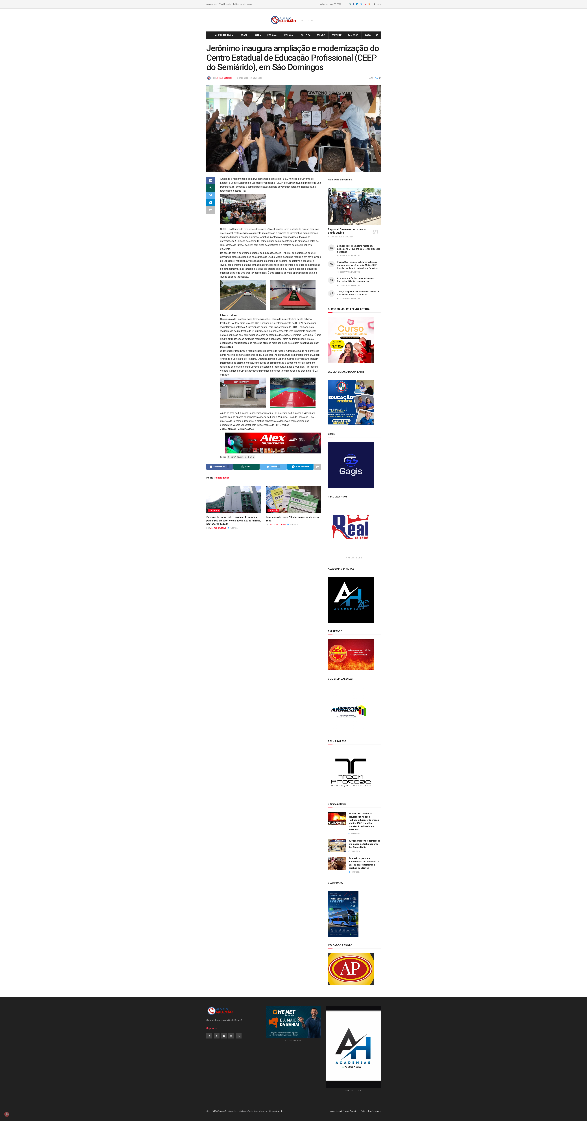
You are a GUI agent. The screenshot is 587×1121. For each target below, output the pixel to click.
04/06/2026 (293, 525)
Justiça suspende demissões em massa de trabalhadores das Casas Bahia (364, 844)
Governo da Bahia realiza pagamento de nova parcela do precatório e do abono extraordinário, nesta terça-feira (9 (233, 520)
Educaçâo (257, 78)
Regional (272, 35)
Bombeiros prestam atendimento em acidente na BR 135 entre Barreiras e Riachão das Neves (358, 249)
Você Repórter (225, 4)
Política (305, 35)
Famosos (353, 35)
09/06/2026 (233, 528)
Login (378, 4)
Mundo (321, 35)
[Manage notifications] (6, 1114)
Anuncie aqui (212, 4)
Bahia (258, 35)
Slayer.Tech (280, 1111)
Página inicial (226, 35)
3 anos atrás (242, 78)
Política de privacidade (242, 4)
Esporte (336, 35)
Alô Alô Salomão (224, 78)
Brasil (244, 35)
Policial (289, 35)
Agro (368, 35)
